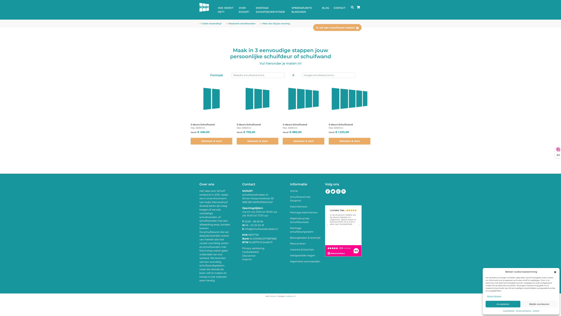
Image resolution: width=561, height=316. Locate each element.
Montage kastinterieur (304, 212)
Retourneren (298, 243)
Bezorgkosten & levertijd (305, 237)
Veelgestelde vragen (302, 255)
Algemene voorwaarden (305, 261)
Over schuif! (244, 9)
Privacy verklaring (253, 248)
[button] (555, 271)
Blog (325, 7)
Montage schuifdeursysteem (270, 9)
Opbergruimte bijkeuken (301, 9)
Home (294, 190)
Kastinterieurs (298, 206)
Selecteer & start (211, 141)
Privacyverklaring (523, 311)
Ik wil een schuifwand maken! (335, 27)
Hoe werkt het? (225, 9)
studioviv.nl (290, 296)
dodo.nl (273, 296)
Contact (340, 7)
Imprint (536, 311)
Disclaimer (249, 255)
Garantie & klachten (302, 249)
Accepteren (503, 304)
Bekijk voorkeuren (539, 304)
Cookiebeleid (508, 311)
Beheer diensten (494, 296)
